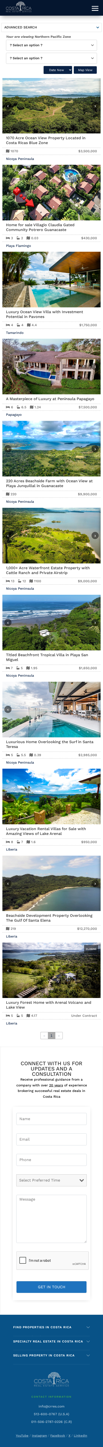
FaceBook (57, 1435)
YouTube (22, 1435)
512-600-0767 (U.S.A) (51, 1414)
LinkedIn (80, 1435)
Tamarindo (14, 333)
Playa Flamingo (18, 246)
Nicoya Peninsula (20, 159)
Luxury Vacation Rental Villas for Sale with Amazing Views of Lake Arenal (46, 831)
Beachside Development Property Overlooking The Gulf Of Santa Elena (49, 918)
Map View (85, 70)
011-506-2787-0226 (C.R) (51, 1422)
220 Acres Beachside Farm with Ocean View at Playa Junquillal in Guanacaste (49, 483)
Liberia (11, 849)
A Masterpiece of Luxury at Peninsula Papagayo (50, 398)
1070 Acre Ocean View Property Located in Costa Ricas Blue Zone (46, 140)
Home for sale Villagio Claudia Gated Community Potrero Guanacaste (40, 227)
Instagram (39, 1435)
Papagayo (14, 414)
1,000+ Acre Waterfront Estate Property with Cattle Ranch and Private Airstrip (48, 570)
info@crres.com (51, 1406)
